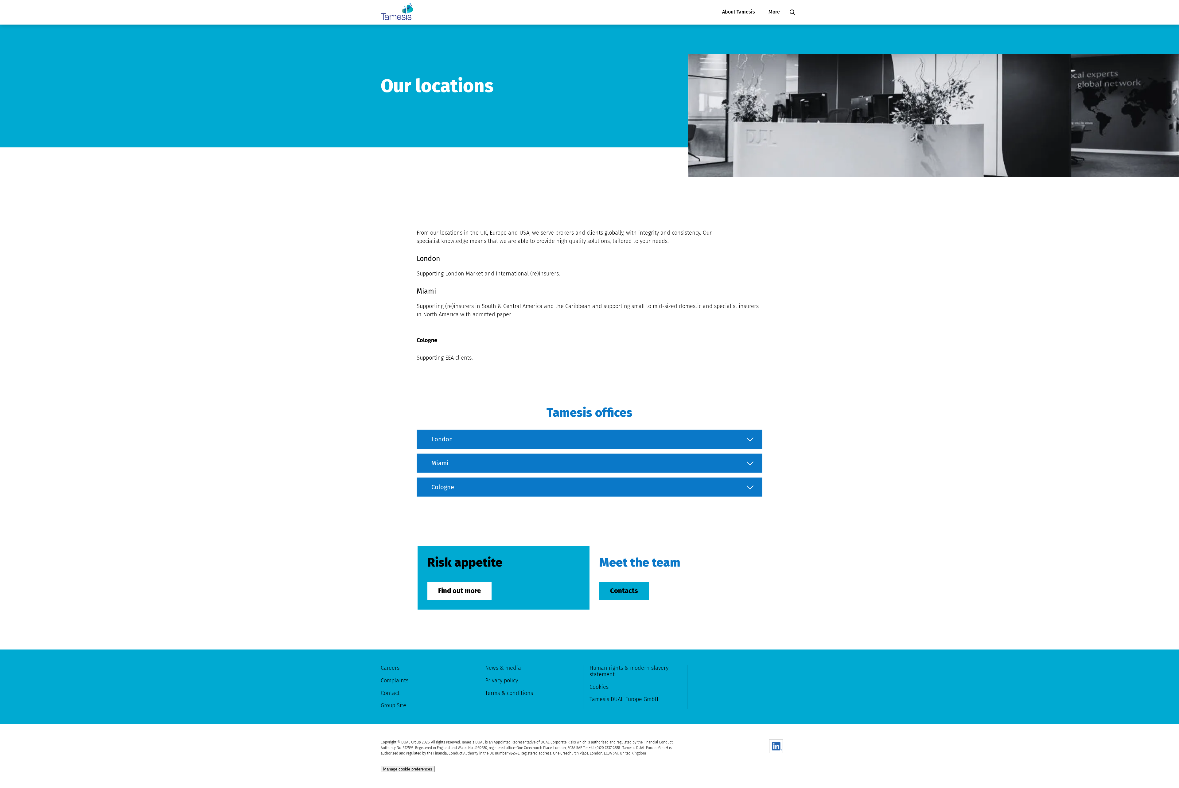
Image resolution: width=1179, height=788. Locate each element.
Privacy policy (501, 680)
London (442, 439)
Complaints (394, 680)
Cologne (442, 487)
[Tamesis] (397, 12)
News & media (503, 668)
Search (792, 12)
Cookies (599, 687)
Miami (440, 463)
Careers (390, 668)
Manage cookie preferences (407, 769)
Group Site (393, 705)
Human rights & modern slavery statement (629, 671)
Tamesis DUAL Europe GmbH (624, 699)
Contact (390, 693)
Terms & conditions (509, 693)
